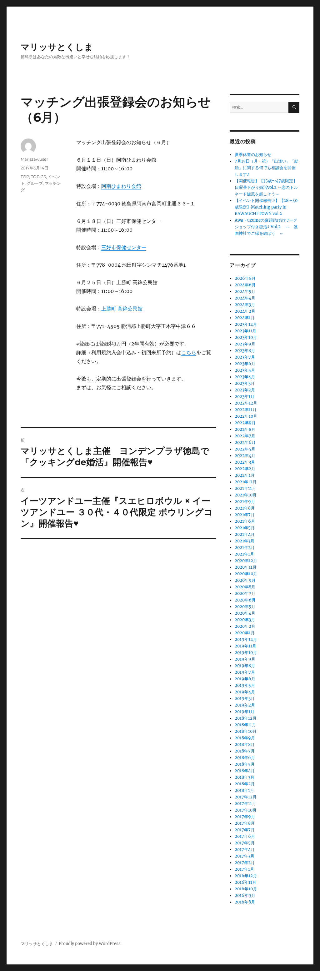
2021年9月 (245, 501)
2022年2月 (245, 468)
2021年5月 (245, 528)
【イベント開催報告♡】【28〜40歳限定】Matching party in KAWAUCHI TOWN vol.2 (266, 207)
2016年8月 (245, 902)
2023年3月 (245, 383)
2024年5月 (245, 291)
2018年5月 (245, 764)
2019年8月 (245, 665)
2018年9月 (245, 738)
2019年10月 (246, 652)
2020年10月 (246, 573)
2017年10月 (246, 810)
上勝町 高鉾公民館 (121, 308)
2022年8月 (245, 429)
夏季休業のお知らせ (253, 154)
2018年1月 (244, 790)
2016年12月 (246, 875)
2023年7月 (245, 357)
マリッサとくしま (57, 47)
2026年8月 (245, 278)
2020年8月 (245, 587)
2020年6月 (245, 600)
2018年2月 (245, 784)
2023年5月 (245, 370)
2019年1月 (244, 711)
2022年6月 (245, 442)
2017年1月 (244, 869)
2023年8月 (245, 350)
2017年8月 (245, 823)
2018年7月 (245, 751)
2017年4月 (245, 849)
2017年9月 (245, 816)
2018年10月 (246, 731)
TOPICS (38, 176)
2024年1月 (245, 317)
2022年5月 (245, 449)
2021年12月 (246, 482)
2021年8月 (245, 508)
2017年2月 (245, 862)
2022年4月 (245, 455)
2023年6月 (245, 363)
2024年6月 (245, 285)
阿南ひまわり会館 (121, 186)
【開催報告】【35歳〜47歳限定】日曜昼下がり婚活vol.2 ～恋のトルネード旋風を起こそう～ (266, 187)
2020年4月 (245, 613)
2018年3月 (244, 777)
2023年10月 (246, 337)
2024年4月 (245, 298)
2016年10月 (246, 889)
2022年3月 (245, 462)
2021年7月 (245, 514)
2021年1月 (244, 554)
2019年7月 (245, 672)
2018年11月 (245, 724)
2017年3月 (244, 856)
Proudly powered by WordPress (90, 943)
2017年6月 (245, 836)
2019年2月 (245, 705)
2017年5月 (245, 843)
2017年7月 (245, 830)
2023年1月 (244, 396)
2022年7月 (245, 436)
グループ (35, 183)
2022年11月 (246, 409)
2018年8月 (245, 744)
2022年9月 (245, 422)
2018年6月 (245, 757)
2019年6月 (245, 679)
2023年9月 (245, 344)
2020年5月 (245, 606)
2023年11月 (245, 331)
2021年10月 (246, 495)
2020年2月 (245, 626)
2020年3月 (245, 619)
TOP (25, 176)
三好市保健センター (123, 247)
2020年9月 (245, 580)
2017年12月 (246, 797)
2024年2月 (245, 311)
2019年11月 (245, 646)
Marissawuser (34, 159)
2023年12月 (246, 324)
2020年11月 (246, 567)
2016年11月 (245, 882)
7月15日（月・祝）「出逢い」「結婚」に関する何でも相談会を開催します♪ (266, 167)
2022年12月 (246, 403)
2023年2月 (245, 390)
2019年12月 (246, 639)
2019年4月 (245, 692)
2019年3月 (245, 698)
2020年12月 (246, 560)
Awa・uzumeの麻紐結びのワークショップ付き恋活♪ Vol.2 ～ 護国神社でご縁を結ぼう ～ (266, 227)
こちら (188, 352)
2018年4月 (245, 770)
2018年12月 (246, 718)
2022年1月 (245, 475)
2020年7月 (245, 593)
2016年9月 (245, 895)
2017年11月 (245, 803)
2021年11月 (245, 488)
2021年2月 (245, 547)
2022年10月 (246, 416)
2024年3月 (245, 304)
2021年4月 (245, 534)
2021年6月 (245, 521)
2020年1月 (245, 633)
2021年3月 (244, 541)
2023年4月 (245, 377)
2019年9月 (245, 659)
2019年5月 (245, 685)
